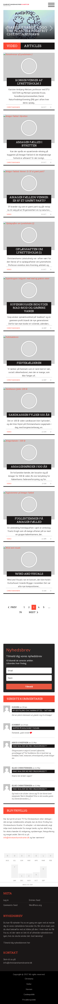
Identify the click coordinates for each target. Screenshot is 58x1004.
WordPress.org (35, 905)
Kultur (29, 984)
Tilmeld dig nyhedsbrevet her (16, 942)
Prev (14, 607)
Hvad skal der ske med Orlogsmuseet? (30, 746)
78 (20, 612)
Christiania (29, 978)
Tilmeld (29, 686)
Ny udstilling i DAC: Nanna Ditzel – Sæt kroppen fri (34, 710)
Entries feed (34, 900)
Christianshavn (13, 107)
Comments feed (10, 905)
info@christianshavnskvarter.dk (16, 837)
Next (32, 612)
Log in (6, 900)
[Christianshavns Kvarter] (16, 5)
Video (9, 214)
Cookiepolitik (29, 994)
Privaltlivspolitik (29, 999)
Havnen (29, 989)
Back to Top (28, 885)
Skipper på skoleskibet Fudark (26, 728)
